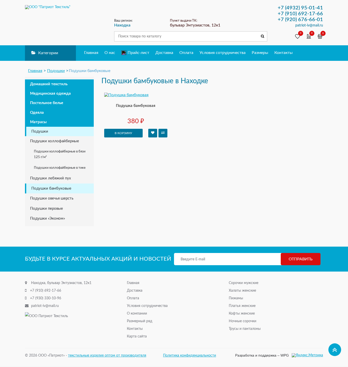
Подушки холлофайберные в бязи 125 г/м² (59, 154)
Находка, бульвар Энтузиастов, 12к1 (61, 283)
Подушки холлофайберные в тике (60, 168)
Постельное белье (46, 103)
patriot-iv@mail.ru (45, 306)
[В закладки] (152, 133)
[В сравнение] (162, 133)
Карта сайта (137, 336)
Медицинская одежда (50, 93)
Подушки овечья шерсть (51, 198)
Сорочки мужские (243, 283)
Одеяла (37, 113)
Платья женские (242, 306)
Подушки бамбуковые (51, 188)
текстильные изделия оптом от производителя (107, 355)
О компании (137, 313)
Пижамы (236, 298)
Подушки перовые (46, 208)
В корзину (123, 133)
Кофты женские (242, 313)
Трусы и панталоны (245, 329)
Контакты (283, 53)
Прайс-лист (138, 53)
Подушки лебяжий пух (50, 178)
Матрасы (38, 122)
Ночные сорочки (242, 321)
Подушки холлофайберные (54, 141)
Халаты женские (242, 290)
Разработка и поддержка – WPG (262, 355)
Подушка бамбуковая (135, 106)
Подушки (39, 131)
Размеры (260, 53)
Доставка (164, 53)
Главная (91, 53)
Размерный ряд (139, 321)
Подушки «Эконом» (47, 218)
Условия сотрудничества (222, 53)
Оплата (186, 53)
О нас (109, 53)
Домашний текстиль (49, 84)
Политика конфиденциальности (189, 355)
